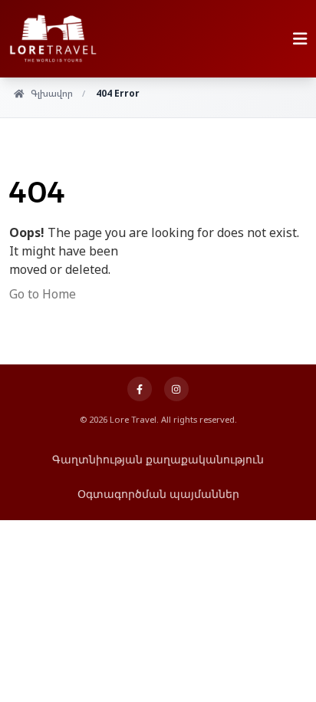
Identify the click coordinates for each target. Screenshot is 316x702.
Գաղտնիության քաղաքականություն (158, 459)
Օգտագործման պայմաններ (158, 493)
